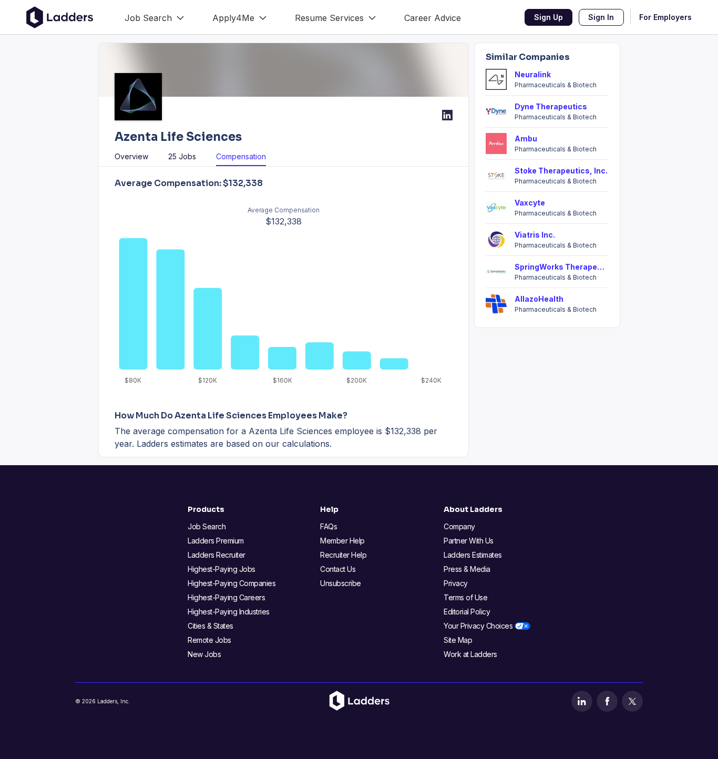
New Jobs (204, 654)
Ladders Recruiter (216, 554)
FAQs (328, 526)
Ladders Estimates (473, 554)
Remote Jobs (209, 639)
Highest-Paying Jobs (221, 569)
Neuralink (533, 74)
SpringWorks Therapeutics (562, 266)
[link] (154, 17)
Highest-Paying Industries (229, 611)
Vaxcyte (530, 202)
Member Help (342, 540)
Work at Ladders (470, 654)
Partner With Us (469, 540)
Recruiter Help (343, 554)
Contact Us (337, 569)
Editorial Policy (467, 611)
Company (459, 526)
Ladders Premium (216, 540)
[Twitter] (632, 701)
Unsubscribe (340, 583)
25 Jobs (182, 156)
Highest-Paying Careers (226, 597)
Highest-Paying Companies (231, 583)
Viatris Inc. (535, 234)
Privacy (456, 583)
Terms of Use (465, 597)
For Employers (665, 17)
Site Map (458, 639)
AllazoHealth (539, 298)
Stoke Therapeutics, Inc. (561, 170)
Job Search (206, 526)
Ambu (526, 138)
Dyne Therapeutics (551, 106)
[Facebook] (607, 701)
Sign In (601, 17)
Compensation (241, 156)
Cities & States (210, 625)
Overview (131, 156)
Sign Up (548, 17)
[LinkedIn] (581, 701)
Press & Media (467, 569)
